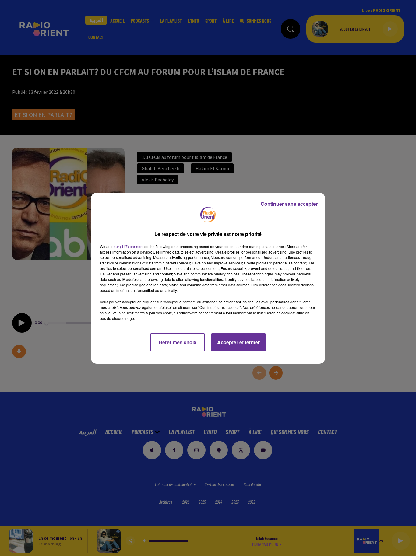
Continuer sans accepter (289, 203)
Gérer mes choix (177, 342)
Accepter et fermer (238, 342)
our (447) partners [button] (128, 246)
